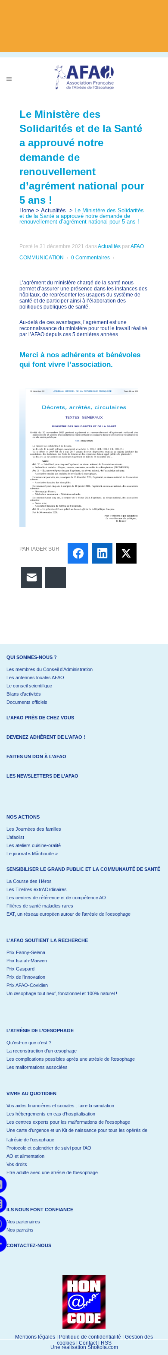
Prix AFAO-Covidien (27, 985)
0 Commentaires (90, 258)
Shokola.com (102, 1347)
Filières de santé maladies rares (39, 905)
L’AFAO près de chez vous (40, 717)
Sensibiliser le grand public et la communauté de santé (83, 869)
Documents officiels (26, 702)
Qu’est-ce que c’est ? (28, 1042)
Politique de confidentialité (90, 1337)
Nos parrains (20, 1229)
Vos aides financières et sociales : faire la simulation (60, 1105)
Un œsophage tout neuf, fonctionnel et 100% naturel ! (61, 993)
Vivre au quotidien (31, 1093)
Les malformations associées (37, 1067)
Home (26, 210)
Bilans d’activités (23, 693)
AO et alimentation (25, 1156)
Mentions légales (35, 1337)
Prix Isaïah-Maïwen (26, 960)
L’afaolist (15, 837)
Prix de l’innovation (25, 977)
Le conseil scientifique (29, 685)
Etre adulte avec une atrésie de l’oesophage (52, 1172)
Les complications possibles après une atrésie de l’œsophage (70, 1059)
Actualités (53, 210)
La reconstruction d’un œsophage (41, 1050)
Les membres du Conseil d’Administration (49, 669)
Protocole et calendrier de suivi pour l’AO (48, 1147)
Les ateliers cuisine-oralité (33, 845)
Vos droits (16, 1164)
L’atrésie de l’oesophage (40, 1030)
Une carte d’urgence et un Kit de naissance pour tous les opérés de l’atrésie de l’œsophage (76, 1135)
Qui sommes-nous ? (31, 657)
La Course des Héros (29, 881)
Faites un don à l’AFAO (36, 756)
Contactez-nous (28, 1245)
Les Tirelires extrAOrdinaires (36, 889)
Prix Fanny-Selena (25, 952)
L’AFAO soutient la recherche (47, 940)
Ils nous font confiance (39, 1209)
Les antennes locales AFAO (35, 677)
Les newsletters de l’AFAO (42, 775)
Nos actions (23, 816)
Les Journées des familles (33, 829)
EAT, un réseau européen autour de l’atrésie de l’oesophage (68, 914)
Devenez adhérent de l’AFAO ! (45, 737)
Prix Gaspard (20, 968)
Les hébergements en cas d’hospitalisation (50, 1113)
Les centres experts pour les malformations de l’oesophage (68, 1122)
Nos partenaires (23, 1221)
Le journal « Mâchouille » (32, 853)
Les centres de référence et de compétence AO (56, 897)
